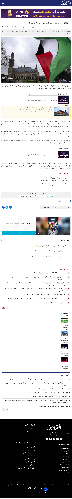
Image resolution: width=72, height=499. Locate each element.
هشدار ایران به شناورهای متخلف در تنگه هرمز (54, 303)
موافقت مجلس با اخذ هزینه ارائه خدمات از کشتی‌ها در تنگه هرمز (51, 389)
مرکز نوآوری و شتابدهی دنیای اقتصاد (24, 468)
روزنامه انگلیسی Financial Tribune (25, 459)
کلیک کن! (19, 233)
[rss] (46, 439)
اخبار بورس (65, 454)
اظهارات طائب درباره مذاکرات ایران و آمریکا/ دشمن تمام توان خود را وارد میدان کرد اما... (46, 393)
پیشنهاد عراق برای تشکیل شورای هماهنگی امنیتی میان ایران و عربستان (50, 396)
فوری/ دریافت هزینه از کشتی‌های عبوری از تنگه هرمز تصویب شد (49, 273)
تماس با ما (30, 432)
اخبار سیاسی (26, 27)
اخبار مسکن (65, 456)
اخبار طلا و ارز (65, 448)
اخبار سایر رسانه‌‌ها (63, 473)
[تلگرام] (10, 207)
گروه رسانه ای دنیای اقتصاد (27, 447)
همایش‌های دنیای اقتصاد (27, 465)
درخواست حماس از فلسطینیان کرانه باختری (57, 178)
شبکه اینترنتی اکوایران (28, 453)
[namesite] (66, 2)
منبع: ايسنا (47, 207)
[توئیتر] (6, 207)
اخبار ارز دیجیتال (64, 470)
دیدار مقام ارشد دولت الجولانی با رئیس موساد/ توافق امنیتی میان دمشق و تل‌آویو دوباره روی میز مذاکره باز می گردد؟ (38, 379)
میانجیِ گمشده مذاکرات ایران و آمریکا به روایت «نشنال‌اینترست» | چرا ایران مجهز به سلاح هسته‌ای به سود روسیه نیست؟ (35, 299)
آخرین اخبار (65, 375)
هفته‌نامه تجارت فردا (29, 456)
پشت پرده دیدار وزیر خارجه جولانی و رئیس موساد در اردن (53, 406)
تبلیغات (30, 429)
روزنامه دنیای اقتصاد (29, 450)
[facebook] (61, 439)
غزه (68, 201)
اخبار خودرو (65, 459)
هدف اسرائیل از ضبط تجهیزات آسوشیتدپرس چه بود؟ (54, 186)
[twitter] (57, 439)
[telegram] (50, 439)
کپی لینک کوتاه (66, 207)
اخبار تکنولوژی (65, 462)
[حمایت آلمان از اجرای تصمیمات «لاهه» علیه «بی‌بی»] (62, 112)
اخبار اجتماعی (65, 467)
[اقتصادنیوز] (54, 427)
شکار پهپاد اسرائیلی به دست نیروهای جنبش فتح (55, 183)
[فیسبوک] (3, 207)
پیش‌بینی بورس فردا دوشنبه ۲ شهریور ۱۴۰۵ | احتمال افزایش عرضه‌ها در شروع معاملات (44, 294)
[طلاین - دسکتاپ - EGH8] (36, 13)
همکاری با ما (29, 434)
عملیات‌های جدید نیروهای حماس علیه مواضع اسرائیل (54, 180)
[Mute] (41, 234)
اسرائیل (60, 201)
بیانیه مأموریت (28, 437)
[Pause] (38, 234)
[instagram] (54, 439)
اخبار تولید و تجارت (63, 464)
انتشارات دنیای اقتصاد (28, 462)
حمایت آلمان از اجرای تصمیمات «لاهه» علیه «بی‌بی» (36, 108)
